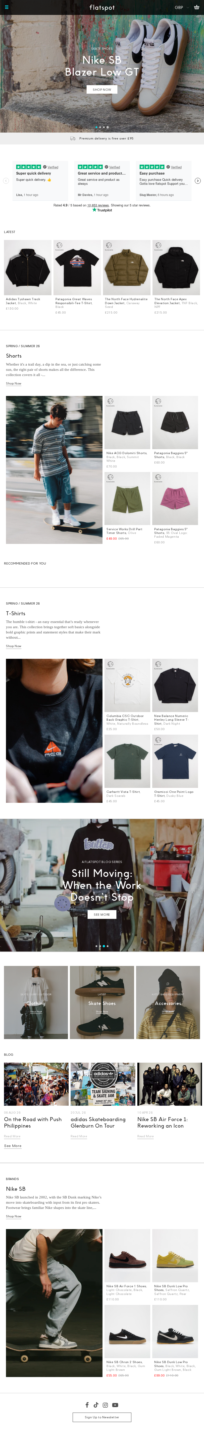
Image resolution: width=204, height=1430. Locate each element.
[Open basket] (196, 7)
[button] (96, 127)
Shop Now (13, 383)
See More (13, 1146)
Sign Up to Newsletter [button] (102, 1417)
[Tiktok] (96, 1404)
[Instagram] (105, 1404)
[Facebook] (87, 1404)
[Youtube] (115, 1404)
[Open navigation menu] (6, 7)
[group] (102, 66)
